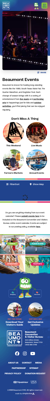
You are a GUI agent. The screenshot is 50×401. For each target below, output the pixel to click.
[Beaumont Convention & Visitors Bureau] (6, 6)
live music (24, 99)
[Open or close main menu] (45, 5)
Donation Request (35, 374)
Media (38, 363)
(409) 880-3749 (31, 345)
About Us (13, 363)
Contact (27, 363)
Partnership (19, 368)
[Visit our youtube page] (32, 354)
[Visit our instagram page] (25, 354)
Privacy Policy (13, 374)
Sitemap (33, 368)
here (38, 227)
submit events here (30, 216)
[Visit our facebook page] (17, 354)
